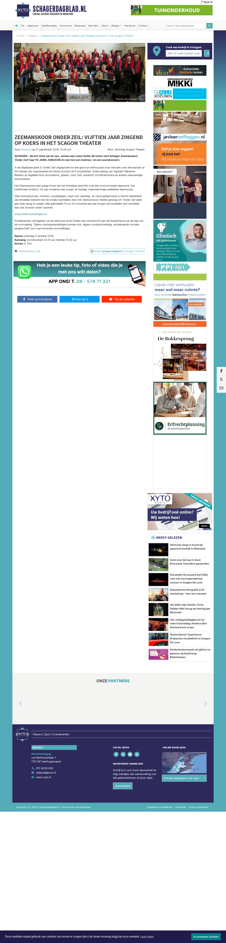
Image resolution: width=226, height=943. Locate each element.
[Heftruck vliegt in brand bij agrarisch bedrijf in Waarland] (158, 549)
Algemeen (33, 25)
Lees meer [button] (147, 936)
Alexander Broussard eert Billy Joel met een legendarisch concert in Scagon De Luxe (189, 578)
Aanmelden (122, 786)
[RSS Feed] (137, 754)
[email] (221, 388)
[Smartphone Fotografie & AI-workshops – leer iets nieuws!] (158, 594)
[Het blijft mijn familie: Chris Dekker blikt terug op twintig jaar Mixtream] (158, 609)
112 (22, 25)
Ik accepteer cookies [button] (206, 936)
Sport (105, 25)
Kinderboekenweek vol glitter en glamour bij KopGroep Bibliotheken (190, 653)
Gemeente (66, 25)
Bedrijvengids (49, 25)
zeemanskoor (26, 251)
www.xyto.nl (43, 777)
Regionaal (80, 25)
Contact (142, 25)
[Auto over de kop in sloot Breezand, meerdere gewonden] (158, 564)
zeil (38, 251)
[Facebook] (116, 754)
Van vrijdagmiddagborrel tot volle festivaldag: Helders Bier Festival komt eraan (188, 623)
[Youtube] (130, 754)
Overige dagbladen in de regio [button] (181, 778)
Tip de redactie (124, 299)
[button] (16, 703)
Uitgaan (32, 35)
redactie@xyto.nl (46, 772)
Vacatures (129, 25)
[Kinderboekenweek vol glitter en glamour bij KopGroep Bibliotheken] (158, 654)
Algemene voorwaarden (159, 807)
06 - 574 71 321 (93, 281)
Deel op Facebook (40, 299)
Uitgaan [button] (115, 25)
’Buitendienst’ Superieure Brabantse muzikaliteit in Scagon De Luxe (190, 638)
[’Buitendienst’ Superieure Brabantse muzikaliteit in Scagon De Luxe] (158, 639)
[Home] (16, 25)
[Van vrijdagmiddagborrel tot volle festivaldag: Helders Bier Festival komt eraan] (158, 624)
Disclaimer (180, 807)
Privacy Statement (198, 807)
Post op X (81, 299)
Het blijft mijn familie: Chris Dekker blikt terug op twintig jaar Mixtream (190, 608)
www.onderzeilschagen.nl (30, 214)
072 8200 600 (44, 768)
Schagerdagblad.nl (60, 9)
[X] (123, 754)
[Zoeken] (209, 25)
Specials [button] (92, 25)
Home (20, 35)
